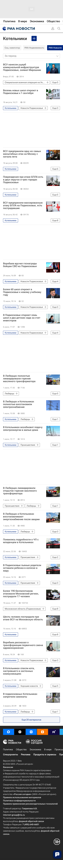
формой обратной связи (31, 821)
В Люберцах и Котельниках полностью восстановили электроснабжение (18, 404)
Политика (8, 749)
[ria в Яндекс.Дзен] (19, 732)
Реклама (25, 754)
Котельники (15, 38)
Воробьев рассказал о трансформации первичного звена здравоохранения (23, 645)
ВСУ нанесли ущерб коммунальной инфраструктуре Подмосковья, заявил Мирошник (22, 67)
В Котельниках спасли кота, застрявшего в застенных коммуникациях (19, 671)
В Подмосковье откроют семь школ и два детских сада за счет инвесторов (21, 318)
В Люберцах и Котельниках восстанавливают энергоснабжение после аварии (21, 517)
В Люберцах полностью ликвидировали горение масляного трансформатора (19, 379)
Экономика (35, 749)
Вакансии (8, 767)
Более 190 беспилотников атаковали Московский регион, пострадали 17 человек (21, 594)
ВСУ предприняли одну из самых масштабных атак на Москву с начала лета (22, 154)
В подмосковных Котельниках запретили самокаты (20, 695)
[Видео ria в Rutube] (53, 732)
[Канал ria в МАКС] (8, 732)
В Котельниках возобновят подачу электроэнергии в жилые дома (23, 428)
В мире (48, 749)
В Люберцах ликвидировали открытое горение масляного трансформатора (20, 491)
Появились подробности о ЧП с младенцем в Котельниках (21, 541)
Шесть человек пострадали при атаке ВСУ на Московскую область (23, 618)
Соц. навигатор (12, 48)
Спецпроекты (10, 754)
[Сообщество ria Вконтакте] (31, 732)
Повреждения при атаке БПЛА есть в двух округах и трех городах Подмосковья (23, 180)
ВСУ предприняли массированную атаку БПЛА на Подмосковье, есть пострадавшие (23, 205)
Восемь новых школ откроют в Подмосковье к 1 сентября (20, 92)
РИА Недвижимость (34, 48)
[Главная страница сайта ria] (18, 28)
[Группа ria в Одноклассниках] (42, 732)
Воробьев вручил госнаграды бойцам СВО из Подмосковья (20, 265)
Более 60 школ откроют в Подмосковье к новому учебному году (22, 292)
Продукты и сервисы (44, 754)
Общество (21, 749)
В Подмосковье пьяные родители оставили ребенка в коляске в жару (22, 568)
